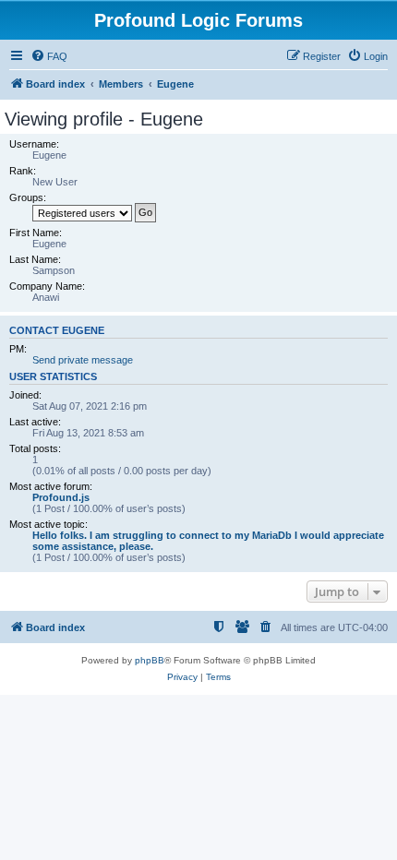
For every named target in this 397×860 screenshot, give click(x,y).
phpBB (149, 660)
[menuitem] (48, 56)
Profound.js (61, 497)
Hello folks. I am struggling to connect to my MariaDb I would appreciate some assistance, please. (208, 541)
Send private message (82, 359)
